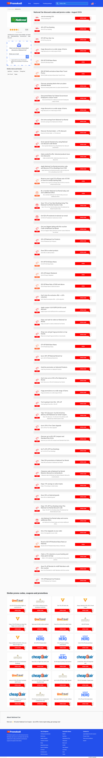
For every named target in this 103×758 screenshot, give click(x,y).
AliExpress (65, 740)
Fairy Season (65, 747)
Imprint (84, 740)
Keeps (64, 754)
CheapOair (22, 71)
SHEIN (64, 745)
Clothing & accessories (45, 733)
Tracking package (47, 3)
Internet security (44, 754)
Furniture (42, 749)
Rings (42, 742)
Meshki (64, 733)
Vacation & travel (44, 740)
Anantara (16, 71)
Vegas (15, 74)
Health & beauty (44, 738)
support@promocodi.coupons (89, 733)
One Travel (10, 74)
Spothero (10, 71)
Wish (64, 752)
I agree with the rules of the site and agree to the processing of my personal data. (19, 61)
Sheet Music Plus (66, 738)
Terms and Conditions (88, 738)
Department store (44, 745)
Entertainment (44, 752)
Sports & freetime (44, 747)
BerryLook (65, 742)
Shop (29, 3)
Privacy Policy (86, 736)
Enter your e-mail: (14, 54)
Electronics (43, 736)
